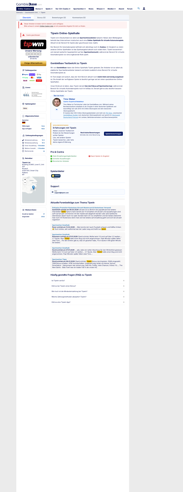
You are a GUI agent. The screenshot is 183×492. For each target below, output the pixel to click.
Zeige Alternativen (33, 63)
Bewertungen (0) (59, 17)
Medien (111, 9)
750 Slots (108, 113)
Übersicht (27, 17)
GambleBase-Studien (70, 115)
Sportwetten (78, 9)
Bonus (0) (41, 17)
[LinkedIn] (56, 109)
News (91, 9)
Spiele (48, 9)
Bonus (38, 9)
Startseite (19, 12)
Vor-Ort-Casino (62, 9)
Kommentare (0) (79, 17)
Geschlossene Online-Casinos (35, 12)
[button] (33, 187)
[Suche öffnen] (139, 8)
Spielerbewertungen (113, 134)
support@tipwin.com (61, 193)
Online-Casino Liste (46, 26)
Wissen (100, 9)
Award (121, 9)
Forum (129, 9)
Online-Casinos (24, 9)
